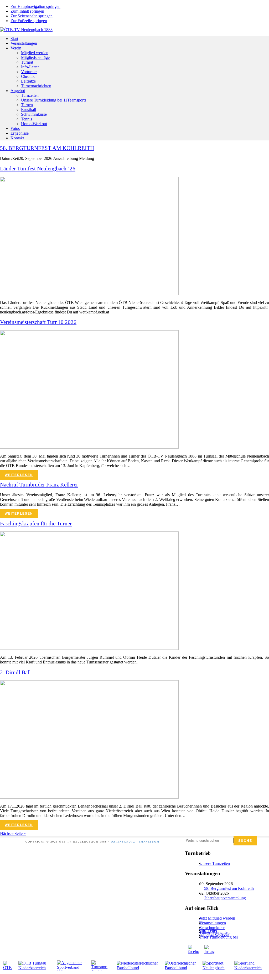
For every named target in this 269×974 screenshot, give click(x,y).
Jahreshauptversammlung (225, 898)
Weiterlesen (19, 475)
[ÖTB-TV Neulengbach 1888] (26, 29)
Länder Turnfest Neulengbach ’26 (37, 168)
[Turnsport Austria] (101, 965)
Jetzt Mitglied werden (217, 918)
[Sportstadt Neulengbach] (216, 965)
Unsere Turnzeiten (214, 863)
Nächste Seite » (13, 833)
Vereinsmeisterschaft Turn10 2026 (38, 322)
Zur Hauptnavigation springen (35, 6)
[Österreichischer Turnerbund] (8, 965)
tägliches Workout (214, 935)
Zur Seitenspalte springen (32, 16)
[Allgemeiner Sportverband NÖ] (71, 965)
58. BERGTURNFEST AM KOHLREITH (47, 148)
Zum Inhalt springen (27, 11)
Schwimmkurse (212, 927)
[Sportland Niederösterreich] (250, 965)
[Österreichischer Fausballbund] (181, 965)
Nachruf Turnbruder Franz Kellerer (39, 484)
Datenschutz (123, 841)
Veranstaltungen (212, 923)
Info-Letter (208, 930)
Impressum (149, 841)
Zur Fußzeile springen (29, 20)
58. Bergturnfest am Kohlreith (229, 888)
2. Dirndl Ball (15, 672)
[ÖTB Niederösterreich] (34, 965)
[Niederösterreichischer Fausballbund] (138, 965)
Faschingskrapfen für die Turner (36, 523)
